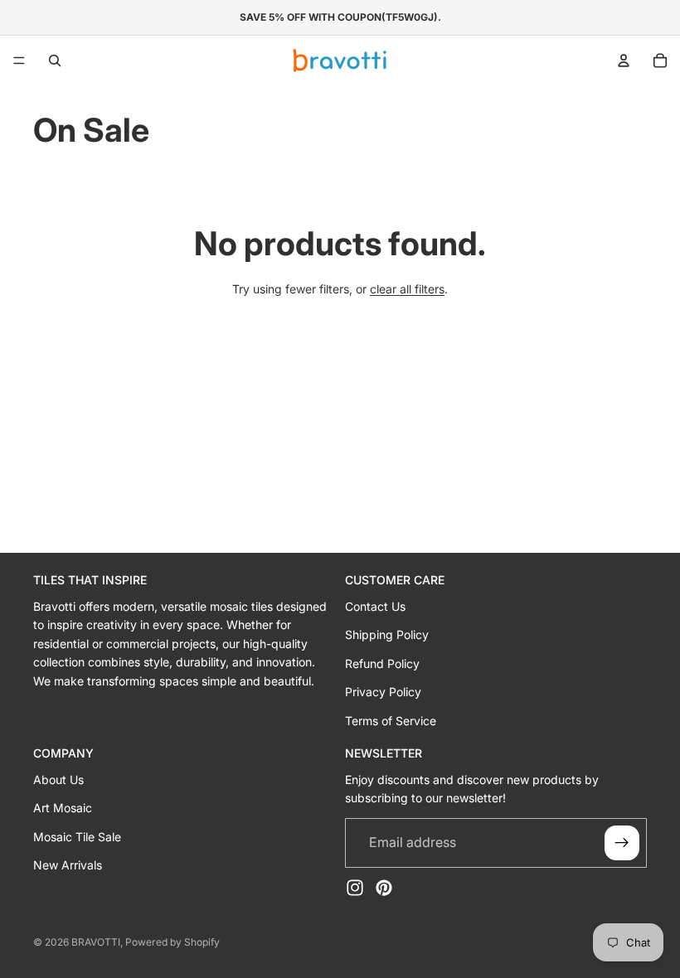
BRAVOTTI (95, 942)
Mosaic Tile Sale (77, 836)
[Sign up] (622, 842)
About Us (58, 779)
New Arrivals (67, 864)
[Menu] (19, 60)
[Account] (623, 60)
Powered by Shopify (172, 942)
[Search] (54, 60)
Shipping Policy (387, 634)
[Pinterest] (384, 887)
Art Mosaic (62, 808)
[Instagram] (355, 887)
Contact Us (375, 606)
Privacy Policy (383, 692)
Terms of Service (390, 720)
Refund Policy (382, 663)
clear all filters (407, 289)
